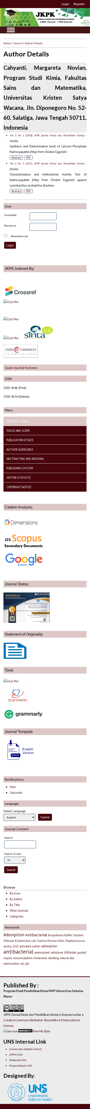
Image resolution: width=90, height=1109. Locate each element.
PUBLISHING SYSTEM (19, 468)
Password (10, 225)
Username (10, 215)
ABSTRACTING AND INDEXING (25, 459)
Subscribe (16, 793)
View (13, 787)
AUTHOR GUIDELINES (19, 449)
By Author (16, 899)
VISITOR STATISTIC (18, 477)
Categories (17, 916)
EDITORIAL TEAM (17, 421)
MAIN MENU (11, 30)
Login (65, 4)
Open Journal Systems (21, 368)
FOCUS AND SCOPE (18, 430)
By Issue (15, 893)
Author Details (33, 43)
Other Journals (19, 911)
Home (7, 43)
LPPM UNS (15, 1054)
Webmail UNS (17, 1060)
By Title (15, 905)
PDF (28, 157)
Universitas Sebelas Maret (25, 1049)
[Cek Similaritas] (17, 704)
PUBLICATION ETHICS (19, 440)
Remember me (19, 236)
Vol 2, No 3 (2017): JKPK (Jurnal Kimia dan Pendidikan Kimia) (47, 163)
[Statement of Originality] (15, 658)
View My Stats (41, 1031)
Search (18, 43)
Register (79, 4)
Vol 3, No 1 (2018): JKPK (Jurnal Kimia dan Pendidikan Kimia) (47, 135)
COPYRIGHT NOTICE (18, 487)
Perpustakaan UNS (20, 1065)
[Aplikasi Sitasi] (11, 681)
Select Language (14, 811)
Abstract (16, 157)
